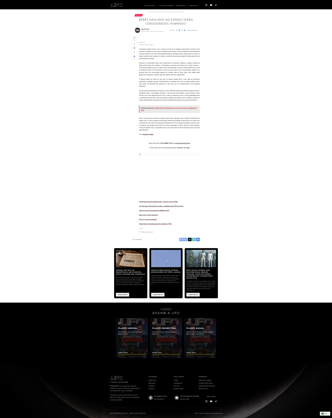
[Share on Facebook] (176, 30)
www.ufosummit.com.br (182, 143)
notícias (138, 15)
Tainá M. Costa (145, 29)
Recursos (193, 5)
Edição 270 (150, 232)
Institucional (149, 5)
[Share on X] (179, 30)
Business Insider (148, 134)
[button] (150, 6)
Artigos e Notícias (166, 5)
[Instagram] (206, 5)
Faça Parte (180, 5)
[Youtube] (211, 5)
